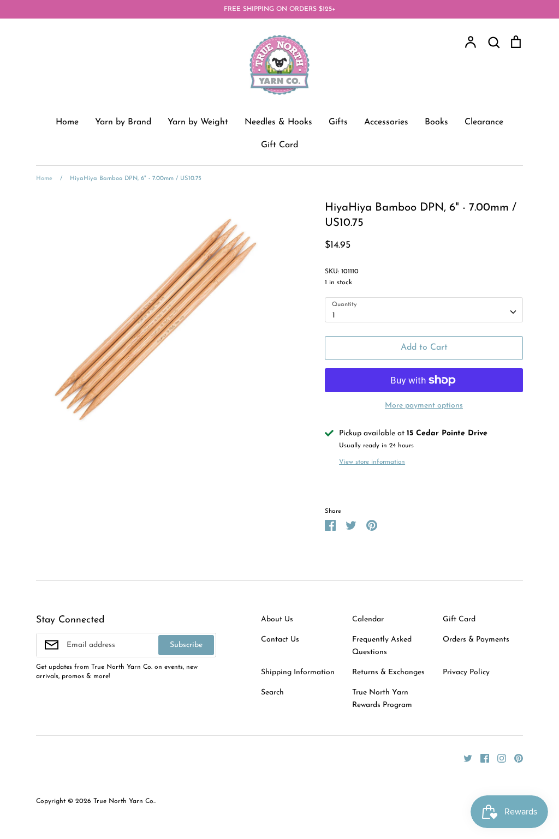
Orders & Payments (476, 640)
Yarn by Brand (123, 122)
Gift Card (279, 145)
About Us (277, 619)
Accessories (386, 122)
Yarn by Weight (198, 122)
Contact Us (280, 640)
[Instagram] (497, 758)
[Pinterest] (514, 758)
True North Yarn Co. (123, 801)
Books (436, 122)
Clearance (484, 122)
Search (272, 692)
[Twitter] (463, 758)
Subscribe (186, 645)
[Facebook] (480, 758)
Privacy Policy (466, 672)
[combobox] (424, 309)
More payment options (424, 405)
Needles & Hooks (278, 122)
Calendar (368, 619)
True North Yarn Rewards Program (382, 698)
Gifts (338, 122)
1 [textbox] (333, 315)
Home (67, 122)
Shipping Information (298, 672)
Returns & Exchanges (388, 672)
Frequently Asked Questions (382, 646)
